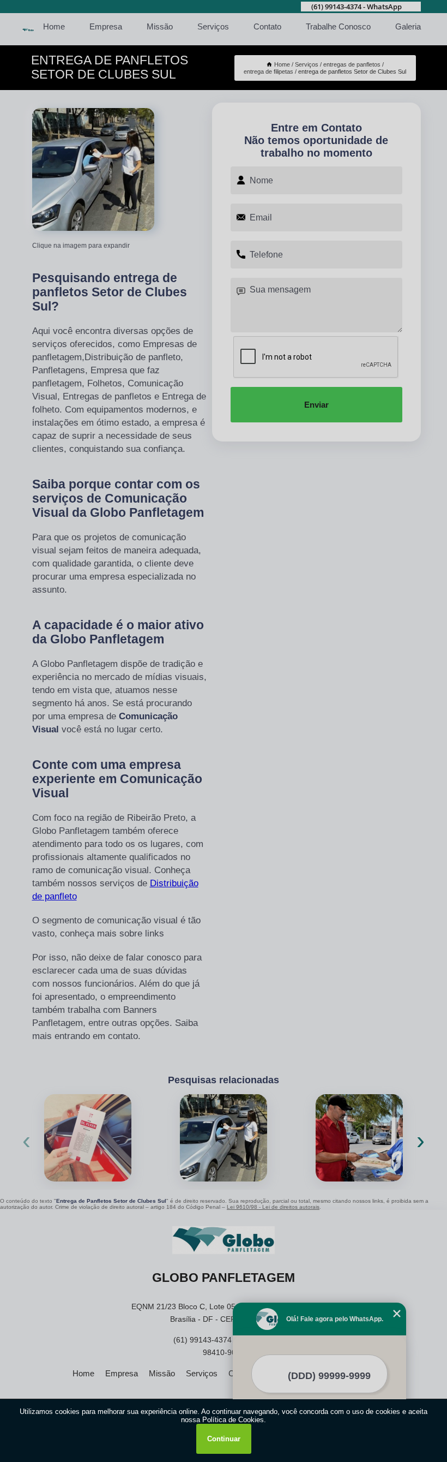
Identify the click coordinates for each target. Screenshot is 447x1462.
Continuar (223, 1439)
